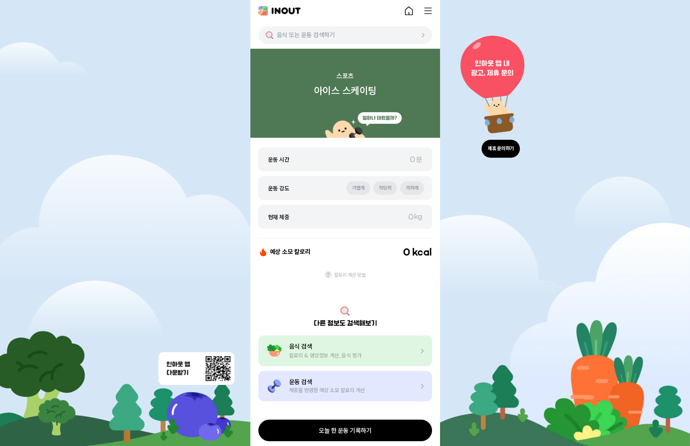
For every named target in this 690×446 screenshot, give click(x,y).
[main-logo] (279, 11)
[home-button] (409, 11)
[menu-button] (428, 11)
